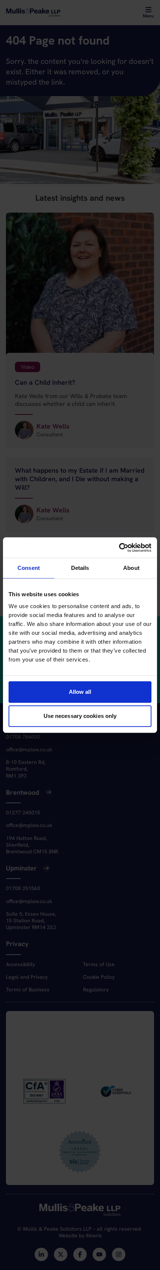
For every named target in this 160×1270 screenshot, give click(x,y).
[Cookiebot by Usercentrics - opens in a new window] (118, 547)
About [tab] (131, 568)
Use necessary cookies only (80, 716)
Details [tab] (80, 568)
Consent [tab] (28, 568)
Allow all (80, 692)
